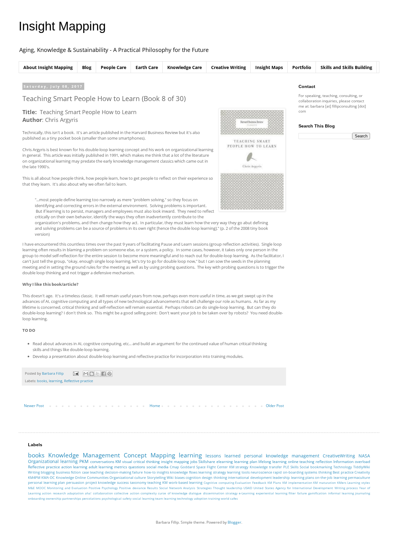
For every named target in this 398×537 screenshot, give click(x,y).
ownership (53, 499)
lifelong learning (272, 461)
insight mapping (175, 461)
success (123, 482)
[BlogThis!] (92, 374)
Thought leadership (227, 488)
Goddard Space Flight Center (204, 467)
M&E (31, 488)
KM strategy (239, 467)
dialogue (195, 493)
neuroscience (261, 472)
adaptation (75, 493)
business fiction (68, 472)
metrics (120, 467)
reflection (324, 461)
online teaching (301, 461)
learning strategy (212, 472)
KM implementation (297, 483)
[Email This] (86, 374)
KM (118, 461)
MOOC (41, 488)
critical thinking (146, 461)
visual (127, 461)
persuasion (75, 482)
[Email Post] (76, 373)
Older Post (275, 405)
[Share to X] (98, 374)
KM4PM (34, 477)
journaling (362, 493)
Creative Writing (228, 67)
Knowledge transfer (266, 467)
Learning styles (358, 483)
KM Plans (274, 483)
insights (163, 472)
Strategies (204, 488)
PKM (84, 461)
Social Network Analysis (177, 488)
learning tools (238, 472)
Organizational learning (53, 461)
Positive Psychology (103, 488)
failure (137, 472)
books (42, 380)
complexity (149, 493)
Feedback (259, 483)
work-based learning (186, 482)
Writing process (346, 488)
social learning (143, 499)
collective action (126, 493)
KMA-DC (48, 477)
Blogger (234, 522)
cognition (193, 477)
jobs (193, 461)
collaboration (103, 493)
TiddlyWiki (361, 467)
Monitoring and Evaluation (67, 488)
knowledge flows (183, 472)
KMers (341, 483)
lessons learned (223, 456)
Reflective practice (78, 380)
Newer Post (34, 405)
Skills (294, 467)
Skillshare (206, 461)
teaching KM (157, 482)
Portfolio (301, 67)
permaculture (359, 477)
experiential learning (271, 493)
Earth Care (147, 67)
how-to (150, 472)
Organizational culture (127, 477)
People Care (113, 67)
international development (249, 477)
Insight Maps (269, 67)
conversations (102, 461)
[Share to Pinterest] (109, 374)
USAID (247, 488)
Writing (34, 472)
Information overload (351, 461)
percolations (91, 499)
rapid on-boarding (288, 472)
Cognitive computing (219, 483)
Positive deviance (132, 488)
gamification (317, 493)
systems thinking (317, 472)
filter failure (298, 493)
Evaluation (243, 483)
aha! (88, 493)
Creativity (362, 472)
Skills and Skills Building (346, 67)
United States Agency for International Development (293, 488)
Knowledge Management (84, 455)
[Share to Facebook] (103, 374)
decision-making (118, 472)
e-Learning (246, 493)
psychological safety (117, 499)
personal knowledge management (281, 456)
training (214, 499)
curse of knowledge (172, 493)
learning (55, 380)
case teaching (93, 472)
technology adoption (192, 499)
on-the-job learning (331, 477)
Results (152, 488)
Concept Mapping (149, 455)
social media (157, 467)
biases (180, 477)
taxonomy (138, 482)
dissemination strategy (220, 493)
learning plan (245, 461)
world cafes (229, 499)
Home (155, 405)
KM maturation (324, 483)
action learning (74, 467)
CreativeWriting (339, 456)
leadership (281, 477)
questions (136, 467)
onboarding (36, 499)
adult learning (101, 467)
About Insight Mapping (48, 67)
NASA (364, 456)
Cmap (174, 467)
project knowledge (101, 482)
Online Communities (91, 477)
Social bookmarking (316, 467)
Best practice (343, 472)
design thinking (214, 477)
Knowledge (65, 477)
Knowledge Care (184, 67)
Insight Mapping (62, 26)
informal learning (341, 493)
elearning (224, 461)
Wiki (170, 477)
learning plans (302, 477)
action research (54, 493)
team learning (165, 499)
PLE (286, 467)
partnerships (71, 499)
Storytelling (156, 477)
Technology (342, 467)
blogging (48, 472)
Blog (86, 67)
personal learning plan (46, 482)
